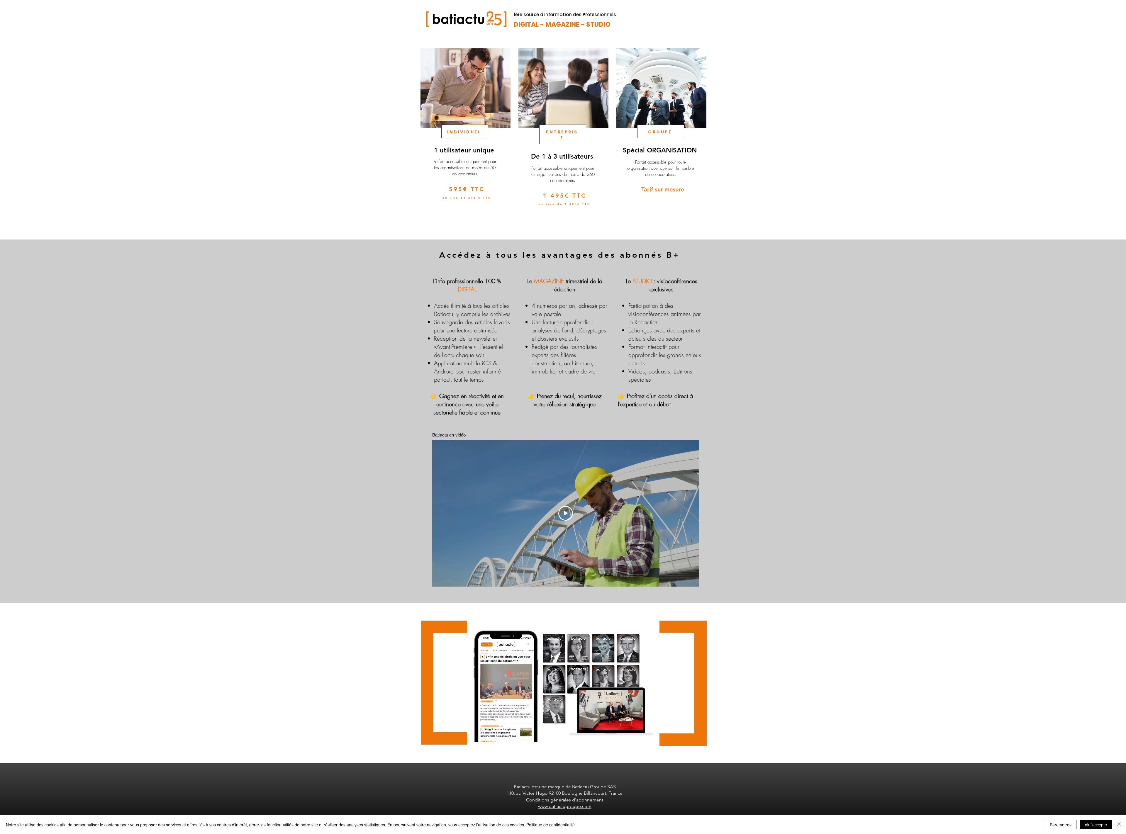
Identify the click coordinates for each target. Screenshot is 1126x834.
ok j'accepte (1096, 825)
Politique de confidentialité (550, 825)
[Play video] (565, 513)
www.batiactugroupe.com (564, 806)
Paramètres (1060, 825)
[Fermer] (1118, 824)
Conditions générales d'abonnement (564, 800)
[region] (465, 137)
